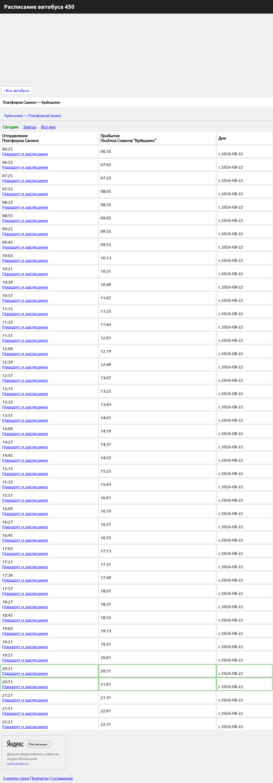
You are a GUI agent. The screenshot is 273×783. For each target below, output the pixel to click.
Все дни (48, 127)
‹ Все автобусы (17, 90)
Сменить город (16, 778)
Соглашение (62, 778)
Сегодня (10, 127)
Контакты (40, 778)
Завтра (29, 127)
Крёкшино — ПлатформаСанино (33, 115)
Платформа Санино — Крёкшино (31, 102)
